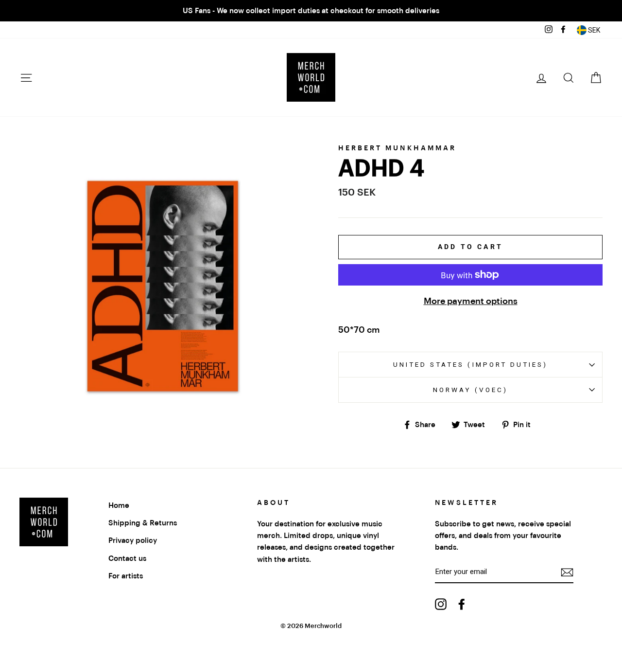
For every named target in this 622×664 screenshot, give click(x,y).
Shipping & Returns (142, 523)
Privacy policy (132, 540)
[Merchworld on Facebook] (461, 604)
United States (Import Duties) (470, 364)
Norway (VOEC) (470, 390)
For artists (125, 576)
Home (118, 505)
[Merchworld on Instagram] (441, 604)
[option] (311, 11)
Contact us (127, 558)
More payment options (471, 301)
